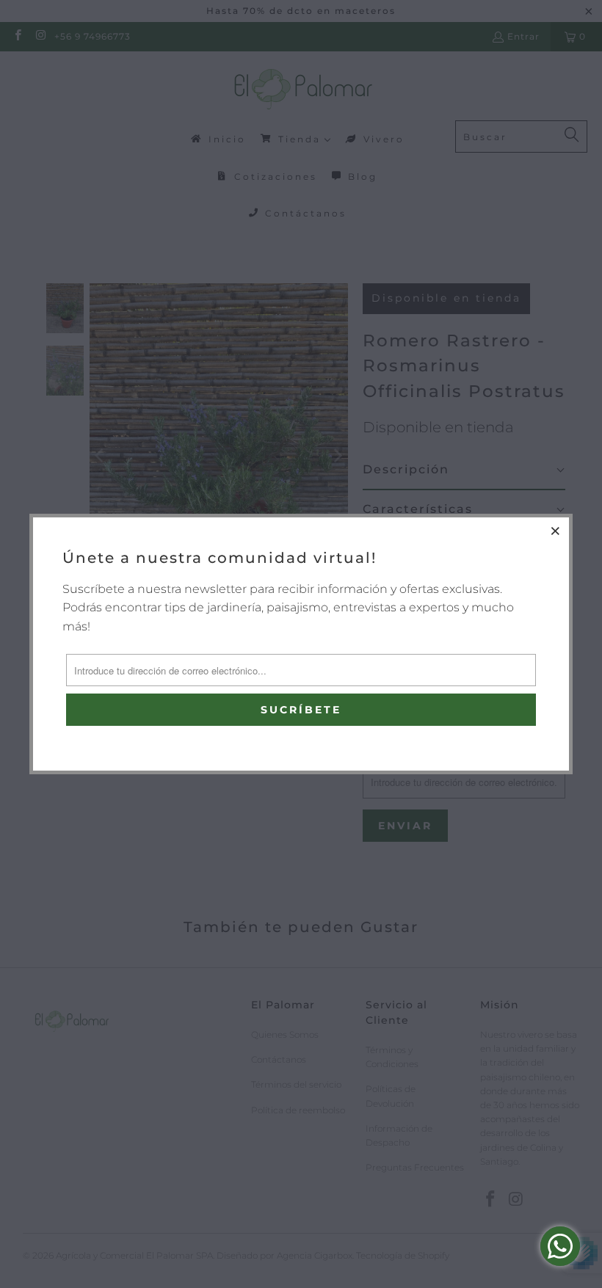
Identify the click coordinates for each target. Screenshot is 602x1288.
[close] (556, 530)
